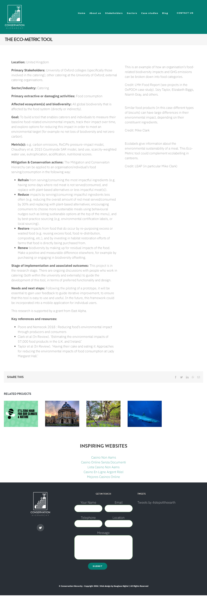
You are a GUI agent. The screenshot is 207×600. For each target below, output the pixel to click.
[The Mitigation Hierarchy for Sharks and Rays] (145, 414)
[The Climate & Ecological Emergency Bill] (21, 414)
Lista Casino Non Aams (103, 467)
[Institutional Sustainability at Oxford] (62, 414)
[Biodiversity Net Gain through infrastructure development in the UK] (103, 414)
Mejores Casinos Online (103, 477)
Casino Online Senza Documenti (103, 462)
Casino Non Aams (103, 457)
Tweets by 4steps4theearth (156, 502)
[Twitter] (40, 527)
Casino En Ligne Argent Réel (103, 472)
